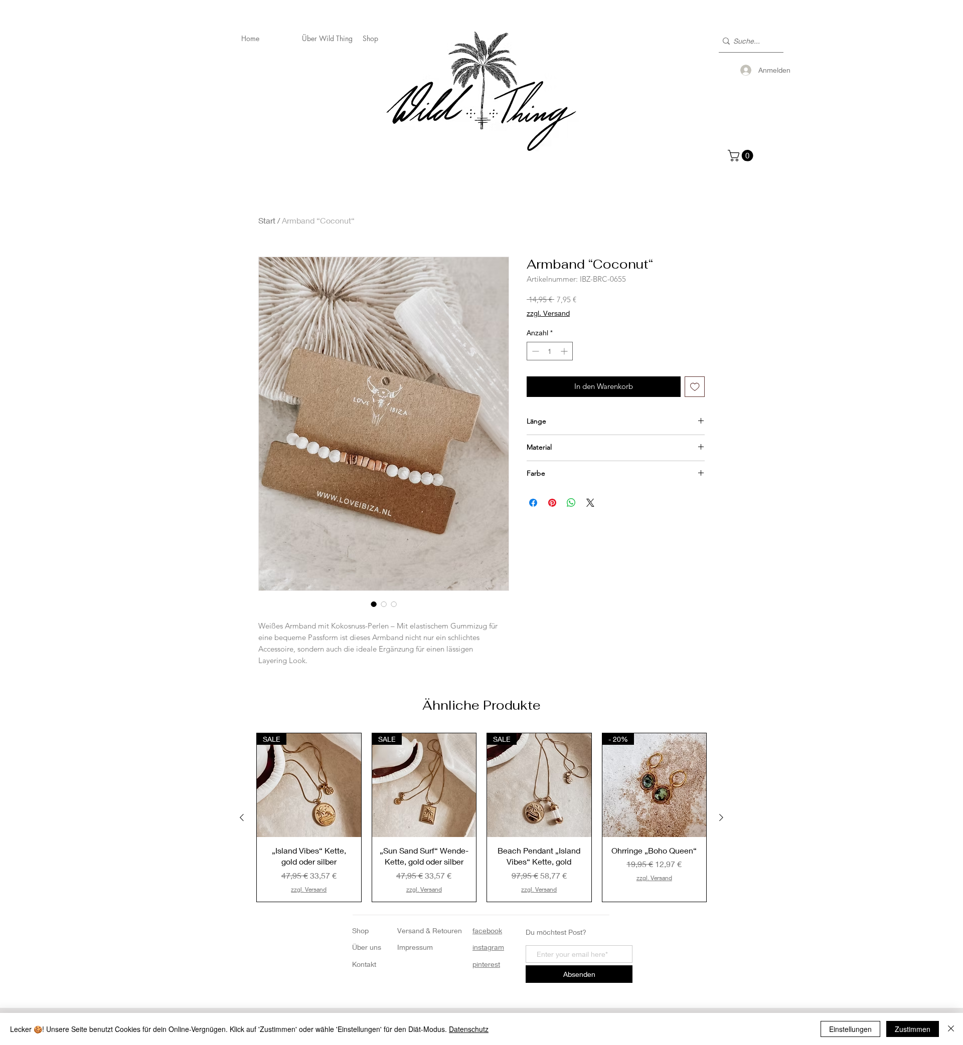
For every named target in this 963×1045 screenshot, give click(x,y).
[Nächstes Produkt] (721, 817)
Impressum (415, 947)
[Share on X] (590, 503)
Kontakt (364, 964)
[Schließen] (951, 1029)
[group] (481, 817)
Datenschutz (469, 1029)
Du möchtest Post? (556, 932)
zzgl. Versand (548, 313)
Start (266, 220)
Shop (360, 930)
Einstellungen (850, 1029)
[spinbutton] (550, 351)
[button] (742, 155)
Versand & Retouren (429, 930)
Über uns (366, 947)
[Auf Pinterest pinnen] (552, 503)
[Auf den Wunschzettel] (695, 386)
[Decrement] (534, 351)
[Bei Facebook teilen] (533, 503)
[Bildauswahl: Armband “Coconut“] (374, 604)
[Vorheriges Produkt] (242, 817)
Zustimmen (912, 1029)
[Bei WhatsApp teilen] (571, 503)
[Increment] (565, 351)
